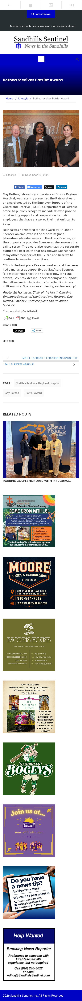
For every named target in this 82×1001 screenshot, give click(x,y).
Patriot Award (34, 393)
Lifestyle (11, 175)
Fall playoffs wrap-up (19, 364)
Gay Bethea (12, 393)
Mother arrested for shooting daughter (50, 357)
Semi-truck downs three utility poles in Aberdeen (43, 26)
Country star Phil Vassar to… (28, 481)
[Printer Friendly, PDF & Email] (21, 318)
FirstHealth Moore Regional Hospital (37, 383)
